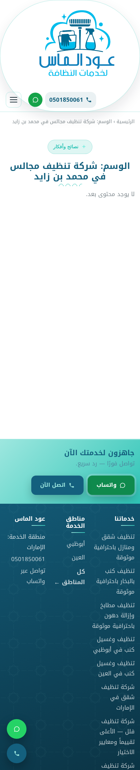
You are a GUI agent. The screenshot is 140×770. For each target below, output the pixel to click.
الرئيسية (126, 121)
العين (78, 557)
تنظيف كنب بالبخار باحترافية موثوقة (115, 581)
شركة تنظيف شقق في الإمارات (118, 697)
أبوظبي (76, 543)
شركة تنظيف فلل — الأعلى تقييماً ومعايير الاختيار (117, 737)
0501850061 (28, 559)
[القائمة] (13, 100)
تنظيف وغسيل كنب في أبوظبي (114, 644)
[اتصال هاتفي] (17, 753)
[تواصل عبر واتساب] (35, 100)
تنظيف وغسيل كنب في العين (116, 668)
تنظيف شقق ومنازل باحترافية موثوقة (114, 547)
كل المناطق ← (69, 576)
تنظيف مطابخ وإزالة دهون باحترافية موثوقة (113, 615)
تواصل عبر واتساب (33, 575)
